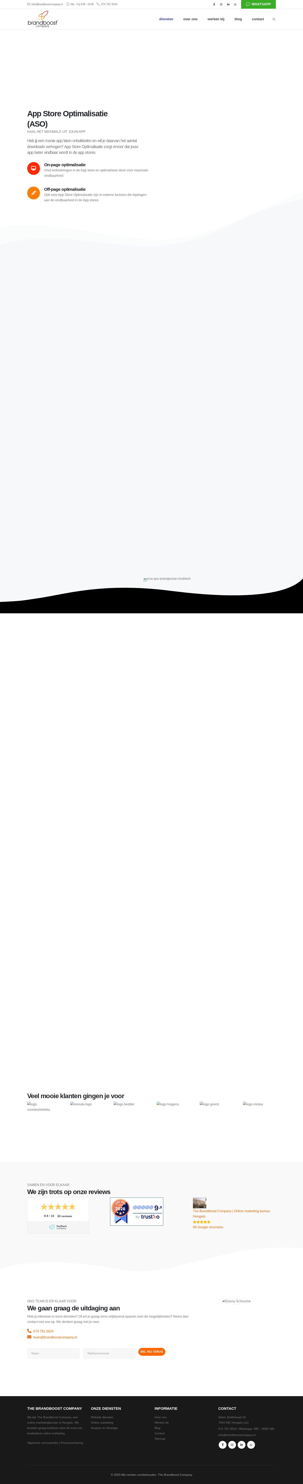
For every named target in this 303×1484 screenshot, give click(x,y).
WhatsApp (251, 1445)
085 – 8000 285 (264, 1428)
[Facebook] (214, 4)
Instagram (232, 1445)
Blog (157, 1428)
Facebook (223, 1445)
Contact (160, 1433)
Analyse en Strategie (104, 1428)
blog (238, 19)
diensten (166, 19)
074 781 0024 (109, 4)
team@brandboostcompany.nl (55, 1337)
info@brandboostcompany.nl (47, 4)
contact (258, 19)
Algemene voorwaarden (42, 1442)
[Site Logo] (42, 19)
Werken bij (161, 1422)
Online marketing (102, 1422)
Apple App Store (105, 328)
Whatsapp (261, 4)
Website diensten (102, 1417)
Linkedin (241, 1445)
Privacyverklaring (72, 1442)
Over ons (161, 1417)
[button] (274, 19)
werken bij (216, 19)
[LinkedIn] (228, 4)
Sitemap (160, 1438)
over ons (190, 19)
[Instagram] (221, 4)
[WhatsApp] (235, 4)
